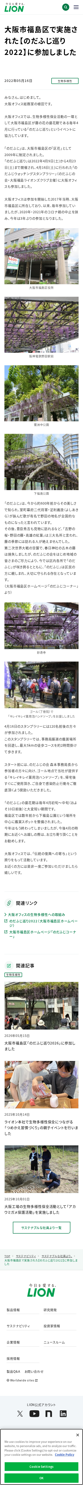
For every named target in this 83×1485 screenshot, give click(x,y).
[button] (65, 7)
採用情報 (13, 1359)
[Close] (78, 1435)
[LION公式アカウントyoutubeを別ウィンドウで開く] (34, 1413)
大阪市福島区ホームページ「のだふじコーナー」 (42, 934)
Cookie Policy (64, 1454)
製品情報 (13, 1310)
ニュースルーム (54, 1342)
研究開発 (50, 1310)
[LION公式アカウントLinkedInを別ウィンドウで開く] (63, 1413)
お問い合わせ (34, 1371)
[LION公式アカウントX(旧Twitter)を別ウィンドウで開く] (20, 1413)
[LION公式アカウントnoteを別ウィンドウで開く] (49, 1413)
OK (41, 1478)
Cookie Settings (41, 1466)
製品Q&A (13, 1371)
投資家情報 (52, 1326)
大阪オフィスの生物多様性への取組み (36, 914)
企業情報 (13, 1342)
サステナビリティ (18, 1326)
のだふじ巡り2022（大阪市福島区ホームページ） (43, 923)
